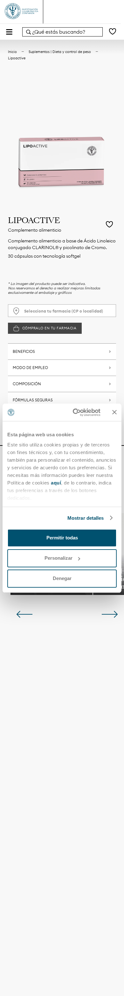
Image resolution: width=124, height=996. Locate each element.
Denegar (62, 578)
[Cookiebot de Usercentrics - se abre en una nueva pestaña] (75, 412)
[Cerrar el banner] (114, 412)
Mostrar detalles (85, 518)
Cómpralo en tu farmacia (49, 328)
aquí (56, 482)
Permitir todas (62, 537)
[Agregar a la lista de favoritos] (109, 225)
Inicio (12, 51)
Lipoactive (16, 58)
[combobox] (62, 31)
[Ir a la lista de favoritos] (112, 32)
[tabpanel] (62, 140)
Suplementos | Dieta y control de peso (60, 51)
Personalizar (58, 558)
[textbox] (62, 311)
